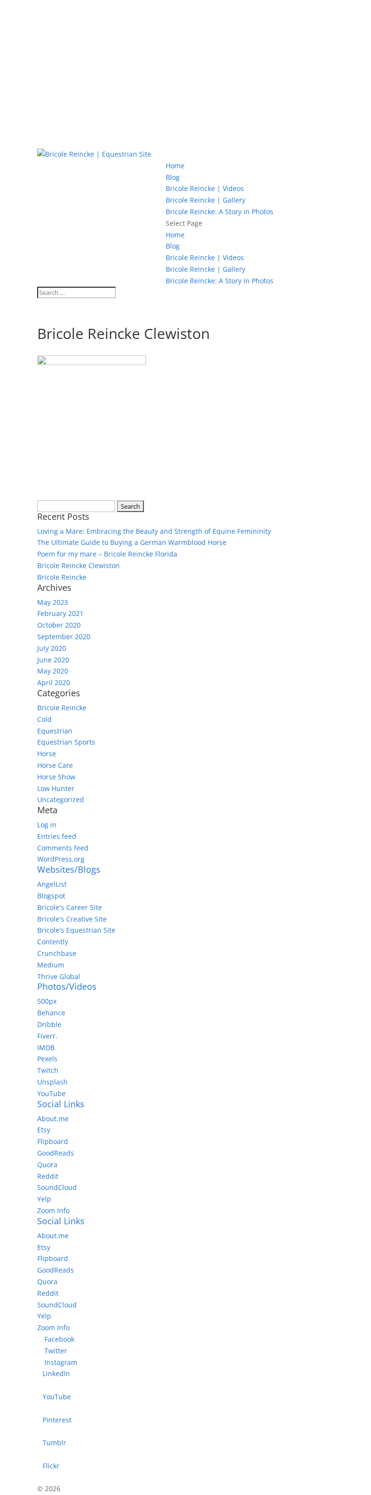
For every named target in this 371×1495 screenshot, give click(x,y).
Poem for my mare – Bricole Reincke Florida (107, 553)
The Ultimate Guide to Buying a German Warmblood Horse (132, 542)
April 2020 (53, 682)
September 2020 (63, 636)
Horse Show (56, 776)
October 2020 (59, 625)
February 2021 (60, 613)
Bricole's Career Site (69, 907)
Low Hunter (55, 788)
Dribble (49, 1024)
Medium (50, 964)
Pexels (47, 1058)
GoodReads (55, 1153)
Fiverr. (47, 1036)
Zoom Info (53, 1210)
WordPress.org (61, 859)
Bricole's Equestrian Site (76, 930)
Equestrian (54, 730)
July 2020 (51, 648)
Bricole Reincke (61, 577)
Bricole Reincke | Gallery (205, 200)
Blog (173, 177)
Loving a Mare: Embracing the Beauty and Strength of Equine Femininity (154, 531)
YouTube (51, 1093)
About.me (53, 1118)
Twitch (47, 1070)
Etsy (43, 1129)
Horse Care (55, 765)
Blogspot (51, 895)
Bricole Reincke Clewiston (78, 565)
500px (47, 1001)
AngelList (52, 884)
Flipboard (52, 1141)
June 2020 (53, 659)
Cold (44, 719)
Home (175, 165)
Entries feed (56, 836)
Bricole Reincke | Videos (205, 188)
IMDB (46, 1047)
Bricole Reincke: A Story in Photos (219, 211)
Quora (47, 1164)
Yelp (44, 1198)
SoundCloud (57, 1187)
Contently (52, 941)
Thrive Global (58, 976)
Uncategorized (60, 799)
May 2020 (52, 670)
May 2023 (52, 602)
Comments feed (62, 847)
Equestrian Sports (66, 742)
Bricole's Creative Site (72, 918)
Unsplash (52, 1081)
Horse (46, 753)
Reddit (47, 1176)
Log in (47, 824)
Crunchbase (56, 953)
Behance (51, 1012)
